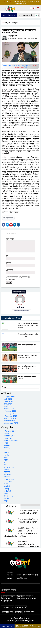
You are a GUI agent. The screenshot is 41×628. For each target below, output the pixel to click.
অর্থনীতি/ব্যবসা (9, 436)
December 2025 (10, 416)
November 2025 (10, 418)
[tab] (30, 505)
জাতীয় (6, 455)
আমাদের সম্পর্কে (21, 575)
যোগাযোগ (10, 578)
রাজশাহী (7, 489)
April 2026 (8, 406)
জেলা (6, 457)
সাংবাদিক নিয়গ (22, 578)
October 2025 (9, 421)
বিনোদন (7, 477)
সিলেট (6, 498)
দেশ (5, 462)
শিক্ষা (6, 494)
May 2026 (8, 404)
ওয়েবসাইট (9, 270)
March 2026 (9, 409)
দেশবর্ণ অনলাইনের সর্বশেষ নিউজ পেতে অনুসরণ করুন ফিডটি (20, 66)
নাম (7, 256)
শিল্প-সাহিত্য (8, 496)
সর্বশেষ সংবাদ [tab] (11, 506)
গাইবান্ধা (7, 448)
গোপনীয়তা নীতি (33, 575)
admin (20, 307)
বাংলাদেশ (7, 474)
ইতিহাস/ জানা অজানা (11, 440)
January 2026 (10, 413)
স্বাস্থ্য (5, 501)
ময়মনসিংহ (8, 482)
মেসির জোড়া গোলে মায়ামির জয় (27, 345)
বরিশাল (7, 472)
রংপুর (6, 484)
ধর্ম (5, 465)
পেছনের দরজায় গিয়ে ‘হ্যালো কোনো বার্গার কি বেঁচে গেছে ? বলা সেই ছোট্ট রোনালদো (28, 325)
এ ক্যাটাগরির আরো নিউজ (11, 318)
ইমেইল (8, 263)
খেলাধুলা (14, 22)
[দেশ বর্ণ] (20, 563)
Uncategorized (10, 431)
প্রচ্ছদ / (7, 22)
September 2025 (11, 423)
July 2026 (8, 399)
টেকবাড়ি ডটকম (28, 621)
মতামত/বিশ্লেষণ (9, 479)
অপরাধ (6, 433)
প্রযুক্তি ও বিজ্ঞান (9, 467)
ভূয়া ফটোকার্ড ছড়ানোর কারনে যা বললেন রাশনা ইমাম (27, 367)
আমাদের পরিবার (10, 573)
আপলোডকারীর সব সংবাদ (21, 311)
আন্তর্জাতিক (8, 438)
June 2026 (8, 401)
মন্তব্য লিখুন (10, 239)
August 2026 (9, 397)
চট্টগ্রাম (6, 453)
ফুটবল (6, 469)
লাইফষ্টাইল (8, 491)
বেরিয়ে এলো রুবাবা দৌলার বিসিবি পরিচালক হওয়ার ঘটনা (27, 356)
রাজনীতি (7, 486)
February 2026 (10, 411)
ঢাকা (6, 460)
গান (5, 450)
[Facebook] (3, 225)
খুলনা (6, 443)
